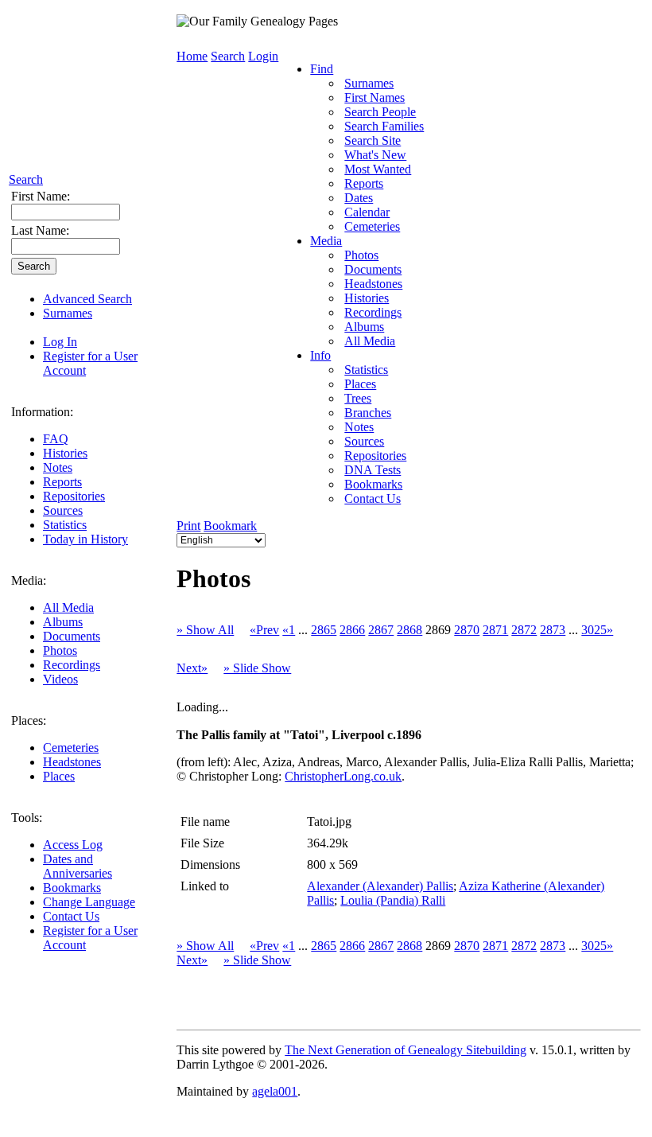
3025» (597, 630)
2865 (323, 630)
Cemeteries (71, 747)
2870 (466, 630)
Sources (63, 510)
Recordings (71, 665)
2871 (495, 630)
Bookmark (230, 525)
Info (320, 355)
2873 (552, 630)
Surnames (67, 313)
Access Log (73, 844)
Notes (57, 467)
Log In (60, 341)
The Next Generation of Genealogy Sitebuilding (405, 1050)
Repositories (74, 496)
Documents (71, 636)
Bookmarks (72, 887)
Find (321, 69)
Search (26, 179)
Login (263, 56)
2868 (409, 630)
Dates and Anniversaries (77, 866)
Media (326, 240)
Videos (60, 679)
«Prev (264, 630)
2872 (524, 630)
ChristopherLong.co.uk (343, 776)
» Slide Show (257, 668)
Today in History (85, 539)
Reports (62, 482)
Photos (60, 650)
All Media (68, 607)
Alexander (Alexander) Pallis (380, 886)
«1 (288, 630)
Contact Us (71, 916)
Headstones (72, 762)
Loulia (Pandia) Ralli (392, 900)
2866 (352, 630)
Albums (63, 622)
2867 (381, 630)
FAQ (55, 439)
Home (192, 56)
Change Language (89, 902)
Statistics (65, 525)
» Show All (205, 630)
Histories (65, 453)
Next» (192, 668)
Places (59, 776)
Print (188, 525)
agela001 (274, 1091)
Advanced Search (87, 299)
